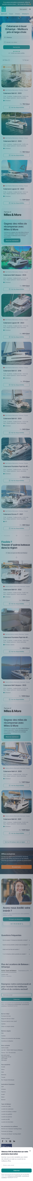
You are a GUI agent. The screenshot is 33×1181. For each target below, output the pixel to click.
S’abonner (16, 1170)
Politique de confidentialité (14, 1176)
